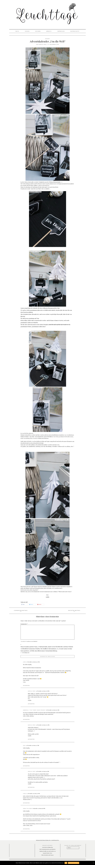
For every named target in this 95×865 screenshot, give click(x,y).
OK (66, 862)
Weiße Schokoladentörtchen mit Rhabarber (47, 849)
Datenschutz (74, 31)
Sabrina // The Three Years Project (34, 710)
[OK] (93, 863)
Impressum (61, 31)
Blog (17, 31)
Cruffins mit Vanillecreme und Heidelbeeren (47, 851)
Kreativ (49, 31)
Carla (25, 793)
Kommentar (24, 624)
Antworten (26, 685)
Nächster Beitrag (74, 610)
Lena (24, 662)
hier (34, 435)
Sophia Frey (43, 44)
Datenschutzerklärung (74, 862)
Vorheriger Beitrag (21, 610)
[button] (24, 604)
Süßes (27, 31)
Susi (24, 745)
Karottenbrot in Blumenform (47, 847)
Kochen (38, 31)
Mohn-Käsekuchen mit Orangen (48, 855)
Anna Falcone (27, 808)
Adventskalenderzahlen (41, 444)
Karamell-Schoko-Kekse (47, 853)
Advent (47, 38)
